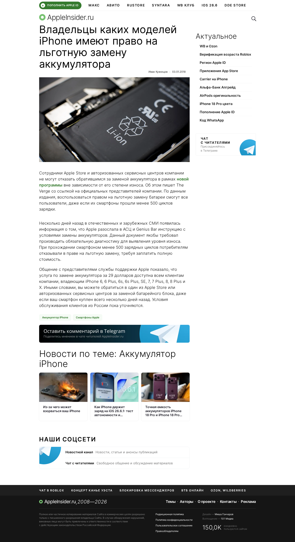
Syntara (161, 5)
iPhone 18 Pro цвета (216, 104)
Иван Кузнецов (158, 71)
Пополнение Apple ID (217, 112)
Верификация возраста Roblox (225, 54)
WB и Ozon (208, 46)
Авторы (186, 501)
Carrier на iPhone (214, 79)
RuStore (136, 5)
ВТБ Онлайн (192, 490)
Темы (170, 501)
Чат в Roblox (51, 490)
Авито (113, 5)
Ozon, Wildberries (228, 490)
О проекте (207, 501)
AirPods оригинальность (220, 96)
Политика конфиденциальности (174, 519)
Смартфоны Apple (87, 317)
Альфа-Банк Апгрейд (218, 87)
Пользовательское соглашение (174, 525)
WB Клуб (186, 5)
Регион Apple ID (213, 63)
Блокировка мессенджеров (147, 490)
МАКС (94, 5)
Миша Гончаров (224, 514)
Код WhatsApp (212, 120)
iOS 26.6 (210, 5)
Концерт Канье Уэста (92, 490)
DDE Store (235, 5)
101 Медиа (227, 518)
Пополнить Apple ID (60, 5)
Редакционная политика (170, 514)
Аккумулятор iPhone (55, 317)
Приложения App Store (219, 71)
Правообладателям (167, 531)
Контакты (228, 501)
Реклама (248, 501)
